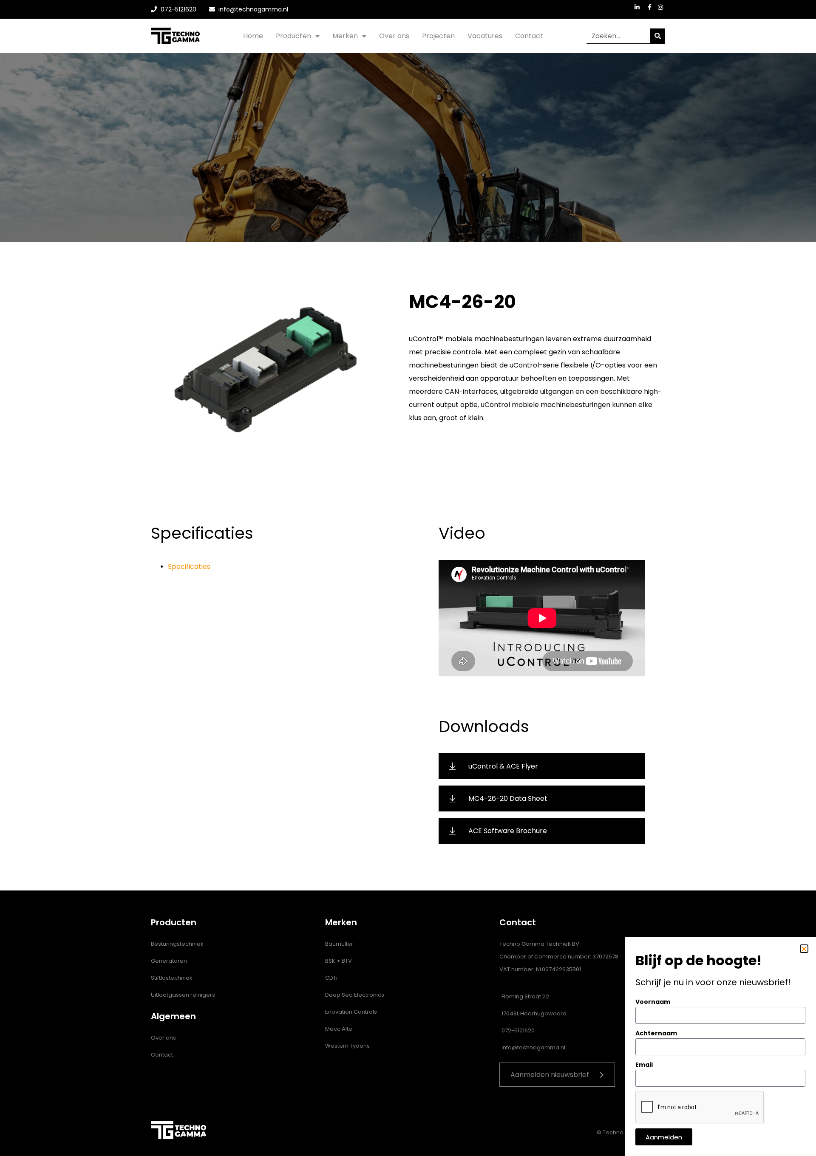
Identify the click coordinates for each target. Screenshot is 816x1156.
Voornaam (652, 1002)
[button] (804, 948)
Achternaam (656, 1033)
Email (644, 1064)
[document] (408, 578)
